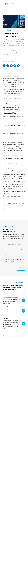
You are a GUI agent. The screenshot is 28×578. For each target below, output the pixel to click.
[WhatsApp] (18, 65)
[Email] (14, 65)
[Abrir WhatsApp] (25, 574)
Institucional (9, 30)
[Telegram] (11, 65)
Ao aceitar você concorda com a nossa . (14, 260)
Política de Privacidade (9, 261)
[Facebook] (7, 65)
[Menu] (24, 4)
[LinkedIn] (4, 65)
